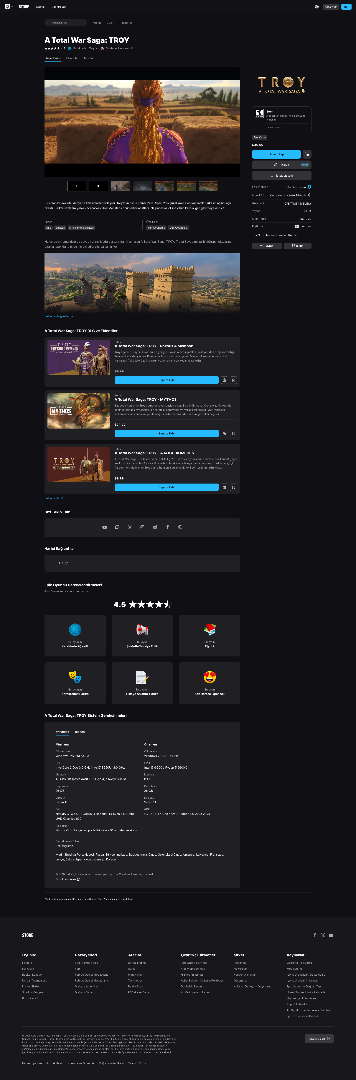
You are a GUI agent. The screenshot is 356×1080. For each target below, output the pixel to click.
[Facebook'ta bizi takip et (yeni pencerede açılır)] (167, 528)
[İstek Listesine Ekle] (233, 380)
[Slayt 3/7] (120, 186)
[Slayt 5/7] (164, 186)
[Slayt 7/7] (208, 186)
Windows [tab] (62, 732)
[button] (142, 316)
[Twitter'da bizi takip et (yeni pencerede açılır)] (129, 528)
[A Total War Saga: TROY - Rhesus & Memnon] (78, 357)
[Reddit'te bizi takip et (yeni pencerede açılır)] (155, 528)
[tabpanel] (142, 784)
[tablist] (142, 731)
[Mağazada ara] (48, 22)
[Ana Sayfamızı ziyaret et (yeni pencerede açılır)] (180, 528)
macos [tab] (80, 732)
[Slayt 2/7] (98, 186)
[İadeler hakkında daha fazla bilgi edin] (310, 195)
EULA (62, 563)
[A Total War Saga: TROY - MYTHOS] (78, 411)
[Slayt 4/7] (142, 186)
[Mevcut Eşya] (76, 186)
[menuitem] (97, 22)
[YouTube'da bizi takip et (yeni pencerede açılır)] (104, 528)
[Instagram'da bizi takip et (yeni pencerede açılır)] (142, 528)
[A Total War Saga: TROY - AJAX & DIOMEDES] (78, 464)
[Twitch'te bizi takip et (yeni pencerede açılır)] (117, 528)
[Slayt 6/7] (186, 186)
